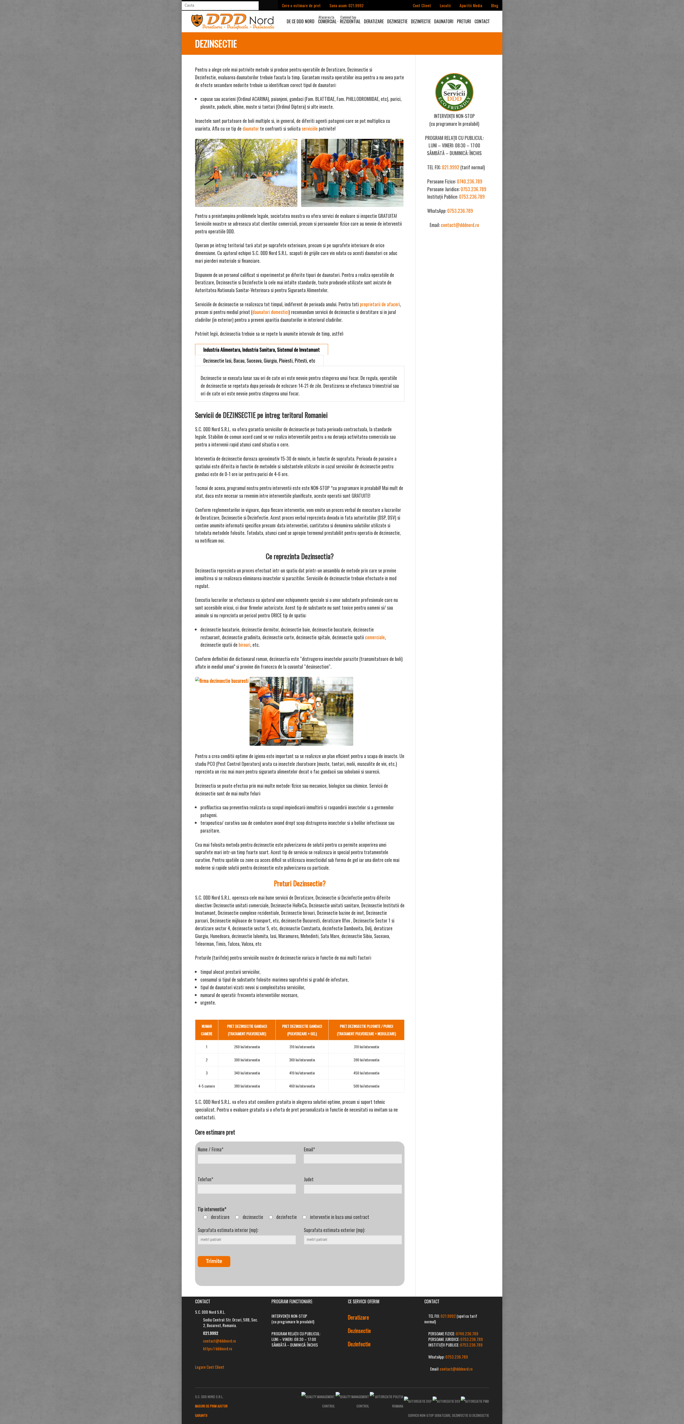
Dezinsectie (397, 21)
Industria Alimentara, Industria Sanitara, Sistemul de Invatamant (261, 349)
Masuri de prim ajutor (211, 1406)
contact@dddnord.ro (460, 224)
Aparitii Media (471, 5)
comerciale (375, 637)
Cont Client (422, 5)
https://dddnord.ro (217, 1348)
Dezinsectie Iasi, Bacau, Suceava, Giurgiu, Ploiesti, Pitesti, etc (259, 360)
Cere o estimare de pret (301, 5)
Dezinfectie (421, 21)
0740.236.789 (469, 181)
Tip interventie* (212, 1209)
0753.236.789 (473, 189)
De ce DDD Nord (300, 21)
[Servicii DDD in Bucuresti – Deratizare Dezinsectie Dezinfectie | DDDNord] (232, 20)
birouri (244, 644)
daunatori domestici (270, 311)
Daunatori (443, 21)
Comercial (327, 21)
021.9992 (450, 167)
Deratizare (374, 21)
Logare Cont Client (209, 1367)
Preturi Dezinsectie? (300, 883)
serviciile (310, 128)
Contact (482, 21)
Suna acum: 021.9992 (346, 5)
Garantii (201, 1415)
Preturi (464, 21)
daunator (251, 128)
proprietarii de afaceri (380, 304)
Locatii (445, 5)
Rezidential (350, 21)
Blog (494, 5)
